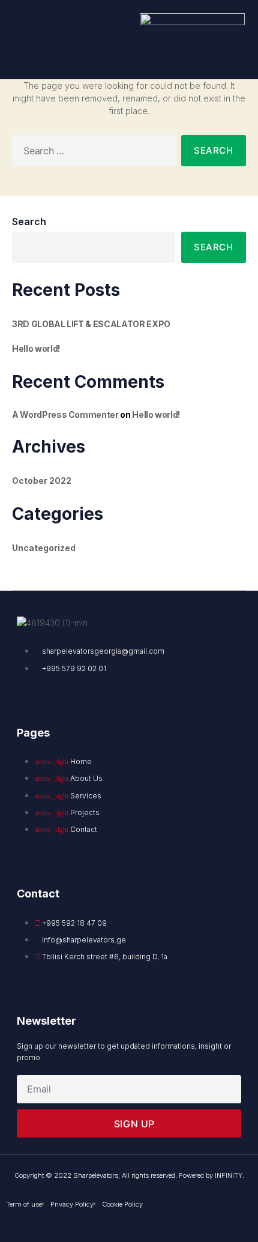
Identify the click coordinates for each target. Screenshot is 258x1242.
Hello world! (36, 348)
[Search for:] (91, 153)
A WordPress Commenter (65, 414)
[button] (32, 39)
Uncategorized (44, 548)
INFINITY (228, 1175)
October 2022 (41, 480)
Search (29, 222)
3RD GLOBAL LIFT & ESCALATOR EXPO (91, 324)
